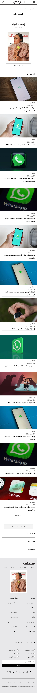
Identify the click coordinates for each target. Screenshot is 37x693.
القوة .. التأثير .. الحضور (30, 534)
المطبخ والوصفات (12, 654)
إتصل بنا (8, 682)
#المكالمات (18, 14)
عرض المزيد (17, 515)
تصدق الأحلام (31, 541)
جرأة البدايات (31, 549)
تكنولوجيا (32, 103)
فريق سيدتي (14, 617)
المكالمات (24, 9)
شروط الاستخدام (31, 682)
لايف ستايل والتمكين (28, 650)
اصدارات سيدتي (30, 627)
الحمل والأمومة (13, 657)
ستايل (33, 612)
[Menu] (34, 2)
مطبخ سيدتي (31, 603)
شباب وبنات (32, 398)
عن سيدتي (15, 608)
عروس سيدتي (31, 622)
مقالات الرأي (31, 608)
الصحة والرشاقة (13, 650)
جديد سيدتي (14, 612)
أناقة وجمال (30, 657)
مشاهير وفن (30, 654)
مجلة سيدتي (14, 598)
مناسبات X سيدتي (13, 603)
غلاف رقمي (14, 627)
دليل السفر (31, 631)
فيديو (33, 598)
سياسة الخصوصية (22, 682)
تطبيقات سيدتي (13, 622)
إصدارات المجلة (18, 24)
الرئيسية (32, 9)
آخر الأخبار (15, 631)
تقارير (33, 617)
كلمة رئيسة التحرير (20, 526)
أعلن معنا (14, 682)
